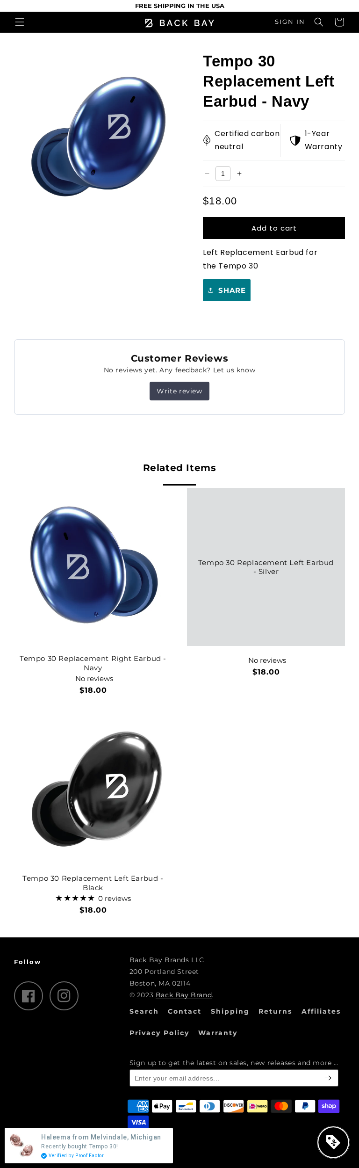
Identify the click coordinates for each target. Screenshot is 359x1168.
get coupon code (107, 629)
